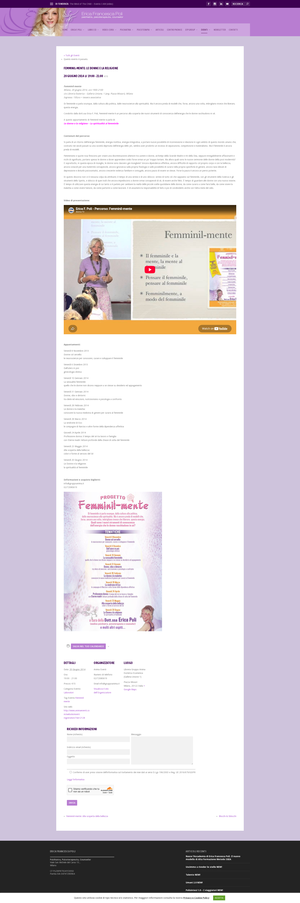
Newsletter (220, 30)
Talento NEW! (193, 874)
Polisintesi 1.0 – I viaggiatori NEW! (204, 890)
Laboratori (69, 692)
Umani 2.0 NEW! (194, 882)
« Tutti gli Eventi (71, 55)
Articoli (160, 30)
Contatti (233, 30)
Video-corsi (108, 30)
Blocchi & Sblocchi (227, 816)
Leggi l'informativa (75, 779)
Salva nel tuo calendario (88, 646)
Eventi (204, 30)
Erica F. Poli (76, 30)
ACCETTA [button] (219, 898)
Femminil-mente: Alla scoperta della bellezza (87, 816)
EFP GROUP (190, 30)
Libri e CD (92, 30)
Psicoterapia (143, 30)
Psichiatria (125, 30)
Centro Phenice (174, 30)
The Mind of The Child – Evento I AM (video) (91, 4)
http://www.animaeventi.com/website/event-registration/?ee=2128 (77, 714)
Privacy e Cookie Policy (196, 897)
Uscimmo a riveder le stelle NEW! (204, 867)
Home (65, 30)
